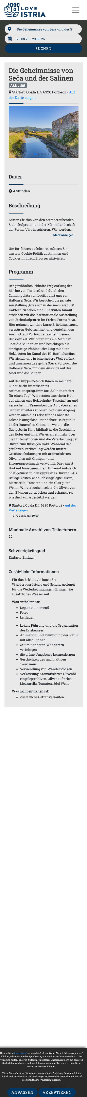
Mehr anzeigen (63, 235)
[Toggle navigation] (76, 10)
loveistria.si (20, 1053)
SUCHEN (43, 48)
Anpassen (22, 1092)
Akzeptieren (57, 1092)
